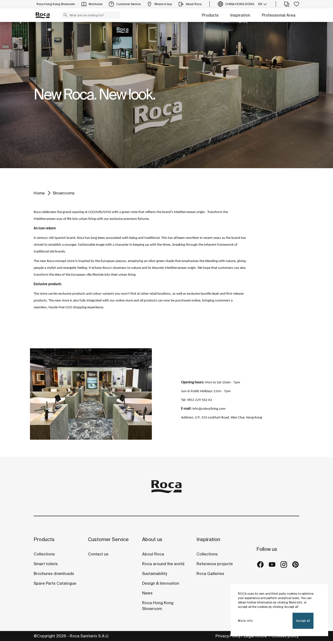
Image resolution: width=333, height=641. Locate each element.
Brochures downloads (54, 573)
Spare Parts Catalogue (55, 583)
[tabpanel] (166, 95)
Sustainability (154, 573)
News (147, 593)
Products (210, 15)
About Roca (153, 554)
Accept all (303, 620)
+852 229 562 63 (199, 400)
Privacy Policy (227, 636)
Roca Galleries (210, 573)
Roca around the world (163, 564)
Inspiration (240, 15)
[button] (65, 14)
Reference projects (214, 564)
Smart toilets (46, 564)
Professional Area (278, 15)
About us (152, 539)
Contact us (98, 554)
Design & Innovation (160, 583)
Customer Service (108, 539)
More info (245, 620)
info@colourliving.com (208, 409)
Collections (44, 554)
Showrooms (64, 193)
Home (39, 193)
